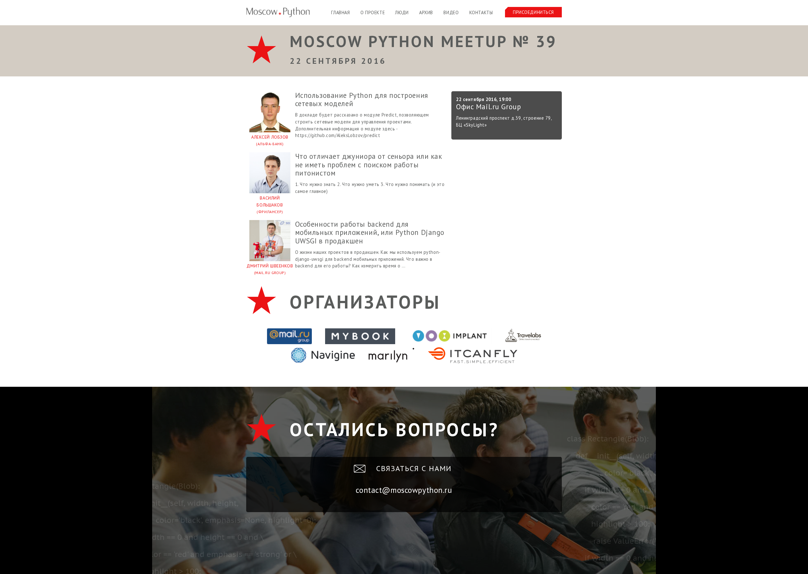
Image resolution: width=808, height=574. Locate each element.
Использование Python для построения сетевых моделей (361, 99)
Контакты (481, 12)
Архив (426, 12)
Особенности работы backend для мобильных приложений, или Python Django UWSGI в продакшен (369, 232)
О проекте (372, 12)
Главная (340, 12)
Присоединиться (533, 12)
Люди (401, 12)
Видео (451, 12)
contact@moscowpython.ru (404, 490)
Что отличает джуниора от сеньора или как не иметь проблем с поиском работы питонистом (368, 164)
